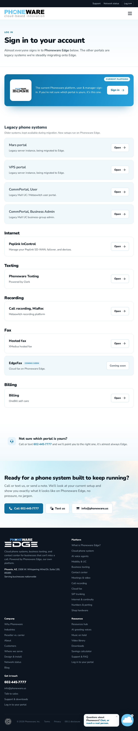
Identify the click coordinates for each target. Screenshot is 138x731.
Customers (10, 646)
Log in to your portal (83, 662)
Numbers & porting (82, 604)
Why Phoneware (13, 624)
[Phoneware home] (24, 13)
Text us (60, 508)
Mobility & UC (79, 561)
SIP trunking (78, 594)
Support (97, 3)
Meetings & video (81, 577)
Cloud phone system (83, 550)
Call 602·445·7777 (26, 508)
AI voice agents (80, 556)
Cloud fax (77, 588)
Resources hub (80, 624)
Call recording (79, 583)
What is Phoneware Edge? (86, 545)
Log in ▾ (128, 3)
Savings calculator (82, 651)
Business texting (81, 567)
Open (117, 147)
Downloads (78, 646)
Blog (7, 667)
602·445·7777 (42, 444)
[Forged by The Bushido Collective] (8, 721)
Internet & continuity (83, 599)
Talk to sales (11, 693)
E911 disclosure (72, 721)
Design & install (13, 656)
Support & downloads (16, 699)
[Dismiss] (116, 716)
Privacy (57, 721)
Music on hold (79, 635)
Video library (78, 640)
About (7, 640)
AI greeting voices (81, 629)
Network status (111, 3)
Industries (9, 629)
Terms (47, 721)
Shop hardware (80, 610)
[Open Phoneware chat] (127, 720)
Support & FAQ (80, 656)
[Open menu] (130, 13)
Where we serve (13, 651)
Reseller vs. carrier (14, 635)
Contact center (80, 572)
